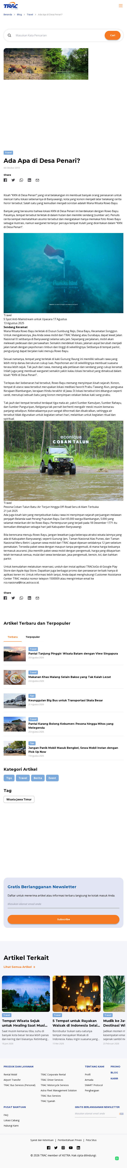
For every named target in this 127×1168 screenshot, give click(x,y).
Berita (38, 778)
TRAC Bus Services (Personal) (19, 1085)
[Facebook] (48, 1147)
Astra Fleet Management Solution (59, 1090)
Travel (30, 14)
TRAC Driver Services (52, 1079)
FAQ (6, 1115)
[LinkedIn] (78, 1147)
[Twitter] (56, 1147)
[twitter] (13, 180)
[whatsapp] (21, 180)
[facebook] (5, 180)
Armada (89, 1079)
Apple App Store (26, 570)
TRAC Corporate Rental (53, 1074)
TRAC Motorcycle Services (55, 1085)
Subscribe (63, 919)
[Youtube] (71, 1147)
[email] (37, 180)
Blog (19, 14)
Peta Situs (91, 1140)
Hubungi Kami (11, 1125)
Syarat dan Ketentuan (42, 1140)
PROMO (115, 1066)
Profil (87, 1074)
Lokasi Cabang (11, 1120)
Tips (9, 778)
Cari (112, 35)
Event (52, 778)
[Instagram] (63, 1147)
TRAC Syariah (48, 1101)
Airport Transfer (12, 1079)
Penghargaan (92, 1090)
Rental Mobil (10, 1074)
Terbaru (13, 636)
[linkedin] (29, 180)
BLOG (114, 1072)
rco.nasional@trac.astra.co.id (21, 582)
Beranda (8, 14)
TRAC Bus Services (51, 1095)
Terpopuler (33, 636)
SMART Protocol (94, 1085)
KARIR (114, 1078)
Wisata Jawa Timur (19, 799)
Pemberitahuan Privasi (70, 1140)
